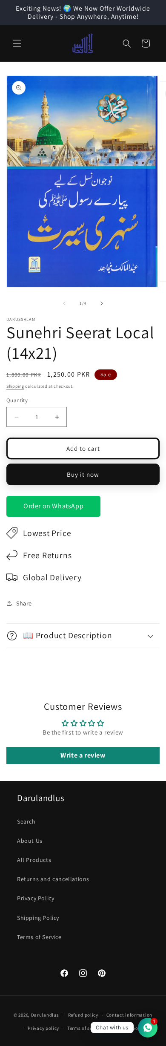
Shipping (15, 386)
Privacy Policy (35, 898)
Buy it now (83, 474)
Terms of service (85, 1028)
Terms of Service (39, 937)
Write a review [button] (82, 755)
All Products (34, 860)
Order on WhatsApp (53, 505)
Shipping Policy (38, 918)
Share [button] (24, 603)
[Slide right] (101, 303)
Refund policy (83, 1015)
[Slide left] (64, 303)
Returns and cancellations (53, 879)
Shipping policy (128, 1028)
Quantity (17, 400)
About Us (30, 840)
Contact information (129, 1015)
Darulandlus (45, 1015)
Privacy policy (43, 1028)
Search (26, 821)
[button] (17, 43)
